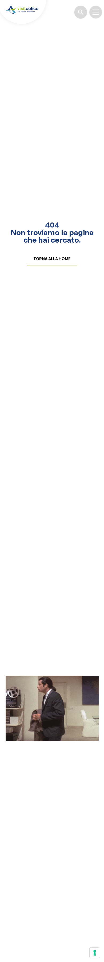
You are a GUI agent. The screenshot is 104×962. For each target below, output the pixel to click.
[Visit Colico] (22, 10)
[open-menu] (95, 12)
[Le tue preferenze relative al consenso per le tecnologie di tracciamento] (95, 953)
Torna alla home (52, 258)
